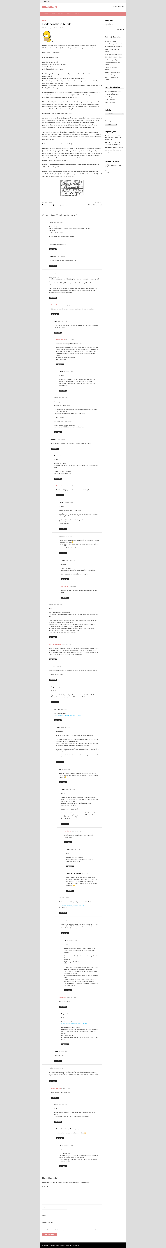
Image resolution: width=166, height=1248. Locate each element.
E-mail (44, 1215)
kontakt (121, 6)
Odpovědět (53, 249)
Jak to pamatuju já (112, 41)
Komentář (46, 1186)
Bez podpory (108, 97)
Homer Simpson (49, 28)
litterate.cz (49, 7)
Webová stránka (47, 1222)
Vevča (106, 60)
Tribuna (60, 14)
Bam (77, 1245)
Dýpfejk (68, 14)
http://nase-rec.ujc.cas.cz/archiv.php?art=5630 (71, 906)
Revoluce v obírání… (114, 72)
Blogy (46, 14)
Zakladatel (64, 586)
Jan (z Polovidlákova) (55, 644)
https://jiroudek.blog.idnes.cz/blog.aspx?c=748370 (67, 715)
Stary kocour (68, 831)
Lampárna (77, 14)
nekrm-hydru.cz (109, 26)
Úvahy (44, 20)
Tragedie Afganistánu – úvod (115, 75)
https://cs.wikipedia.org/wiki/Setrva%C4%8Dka (74, 1024)
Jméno (44, 1208)
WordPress (70, 1245)
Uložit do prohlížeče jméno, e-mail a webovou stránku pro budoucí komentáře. (71, 1230)
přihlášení (114, 6)
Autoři (52, 14)
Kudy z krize (108, 142)
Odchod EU (108, 147)
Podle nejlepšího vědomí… (116, 44)
